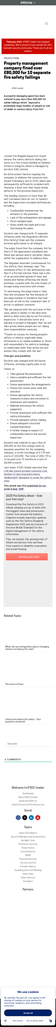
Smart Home (28, 848)
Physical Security (28, 859)
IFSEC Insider (17, 88)
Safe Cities (28, 874)
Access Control (28, 862)
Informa (28, 2)
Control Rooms (28, 851)
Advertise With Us (28, 801)
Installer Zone (28, 840)
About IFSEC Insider (28, 797)
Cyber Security (28, 877)
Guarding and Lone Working (28, 870)
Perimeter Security (28, 844)
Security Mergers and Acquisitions (28, 836)
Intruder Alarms (28, 866)
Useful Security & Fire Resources (28, 804)
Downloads (28, 793)
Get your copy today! (28, 557)
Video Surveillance (28, 833)
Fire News (28, 881)
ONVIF (28, 855)
